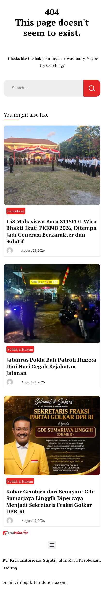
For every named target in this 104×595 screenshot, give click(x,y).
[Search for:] (43, 88)
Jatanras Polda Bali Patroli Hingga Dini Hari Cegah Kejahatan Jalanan (51, 366)
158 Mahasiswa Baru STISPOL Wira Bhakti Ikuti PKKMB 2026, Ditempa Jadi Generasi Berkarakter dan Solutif (51, 231)
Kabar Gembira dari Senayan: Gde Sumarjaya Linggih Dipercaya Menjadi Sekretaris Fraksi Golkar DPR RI (50, 501)
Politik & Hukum (20, 349)
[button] (52, 545)
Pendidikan (15, 211)
